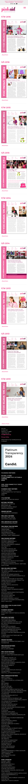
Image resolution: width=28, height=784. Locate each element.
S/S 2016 (5, 62)
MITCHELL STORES (6, 475)
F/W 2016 (6, 17)
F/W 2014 (6, 198)
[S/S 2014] (14, 262)
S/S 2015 (5, 153)
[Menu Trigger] (25, 7)
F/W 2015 (6, 107)
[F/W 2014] (14, 217)
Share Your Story (18, 2)
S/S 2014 (5, 243)
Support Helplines (10, 2)
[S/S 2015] (14, 172)
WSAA (3, 480)
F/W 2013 (6, 288)
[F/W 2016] (14, 36)
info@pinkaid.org (6, 434)
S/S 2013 (5, 334)
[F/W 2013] (14, 307)
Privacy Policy (5, 437)
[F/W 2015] (14, 126)
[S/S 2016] (14, 81)
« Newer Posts (5, 423)
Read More (5, 54)
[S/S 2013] (14, 353)
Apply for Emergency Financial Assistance (14, 1)
